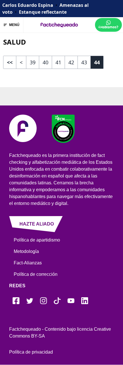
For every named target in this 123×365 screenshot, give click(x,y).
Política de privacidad (31, 352)
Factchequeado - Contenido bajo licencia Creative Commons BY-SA (60, 332)
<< (10, 62)
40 (45, 62)
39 (32, 62)
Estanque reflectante (43, 12)
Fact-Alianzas (28, 262)
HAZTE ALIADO (36, 224)
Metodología (26, 251)
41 (58, 62)
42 (71, 62)
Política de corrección (35, 274)
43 (84, 62)
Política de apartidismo (37, 240)
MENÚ (14, 25)
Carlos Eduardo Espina (27, 5)
